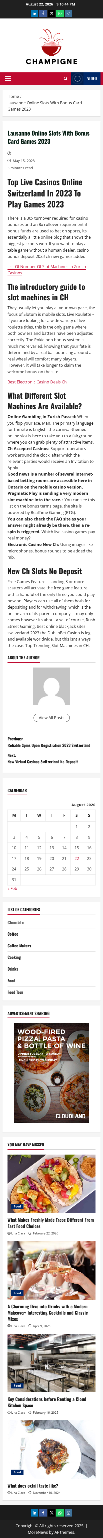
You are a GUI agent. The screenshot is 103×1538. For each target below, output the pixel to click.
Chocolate (16, 922)
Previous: (49, 742)
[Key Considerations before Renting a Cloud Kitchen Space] (52, 1363)
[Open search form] (66, 78)
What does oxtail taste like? (33, 1485)
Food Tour (15, 992)
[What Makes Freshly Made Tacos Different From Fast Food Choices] (52, 1184)
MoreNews (38, 1532)
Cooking (14, 957)
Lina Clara (18, 1233)
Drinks (13, 969)
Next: (43, 758)
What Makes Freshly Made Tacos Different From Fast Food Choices (51, 1222)
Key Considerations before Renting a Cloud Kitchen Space (47, 1402)
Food (11, 981)
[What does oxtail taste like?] (52, 1449)
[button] (7, 78)
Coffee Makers (19, 946)
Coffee (13, 934)
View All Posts (51, 717)
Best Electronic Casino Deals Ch (37, 382)
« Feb (12, 888)
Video (92, 78)
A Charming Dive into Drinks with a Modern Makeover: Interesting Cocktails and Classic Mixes (48, 1312)
